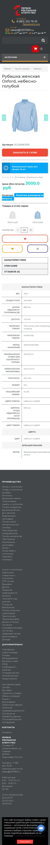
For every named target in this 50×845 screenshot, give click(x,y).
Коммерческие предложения (10, 677)
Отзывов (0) (12, 271)
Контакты (7, 732)
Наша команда (9, 652)
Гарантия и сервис (12, 693)
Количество (8, 230)
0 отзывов (20, 177)
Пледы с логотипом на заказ (12, 491)
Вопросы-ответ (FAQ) (10, 662)
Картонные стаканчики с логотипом (8, 575)
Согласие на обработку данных (11, 715)
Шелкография (9, 636)
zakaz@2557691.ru (22, 30)
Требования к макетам (9, 668)
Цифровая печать (11, 633)
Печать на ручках (11, 610)
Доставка (7, 690)
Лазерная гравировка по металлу (9, 593)
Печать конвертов (11, 507)
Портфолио (8, 649)
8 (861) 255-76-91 (27, 21)
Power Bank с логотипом (9, 552)
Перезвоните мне (31, 24)
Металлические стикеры (10, 526)
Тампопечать (9, 616)
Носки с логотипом (12, 569)
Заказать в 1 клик (25, 152)
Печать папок (9, 521)
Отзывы (6, 655)
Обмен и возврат (11, 696)
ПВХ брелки (8, 539)
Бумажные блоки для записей (11, 511)
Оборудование (10, 658)
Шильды (6, 639)
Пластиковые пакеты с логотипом (12, 502)
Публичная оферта (12, 705)
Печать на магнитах (12, 536)
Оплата (6, 687)
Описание (10, 266)
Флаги (5, 548)
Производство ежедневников (9, 532)
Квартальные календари (9, 517)
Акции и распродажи (8, 700)
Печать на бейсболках (8, 606)
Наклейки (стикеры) (7, 558)
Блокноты (7, 495)
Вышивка (7, 584)
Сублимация (8, 613)
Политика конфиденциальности (12, 709)
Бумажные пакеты (11, 498)
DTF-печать (8, 581)
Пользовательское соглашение (12, 721)
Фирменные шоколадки (8, 543)
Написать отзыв (35, 177)
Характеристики (15, 260)
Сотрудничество (10, 673)
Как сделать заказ (11, 684)
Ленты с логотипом (12, 486)
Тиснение (7, 625)
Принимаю (25, 842)
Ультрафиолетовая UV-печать (12, 629)
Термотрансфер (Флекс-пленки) (10, 620)
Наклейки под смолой (9, 600)
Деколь (5, 587)
